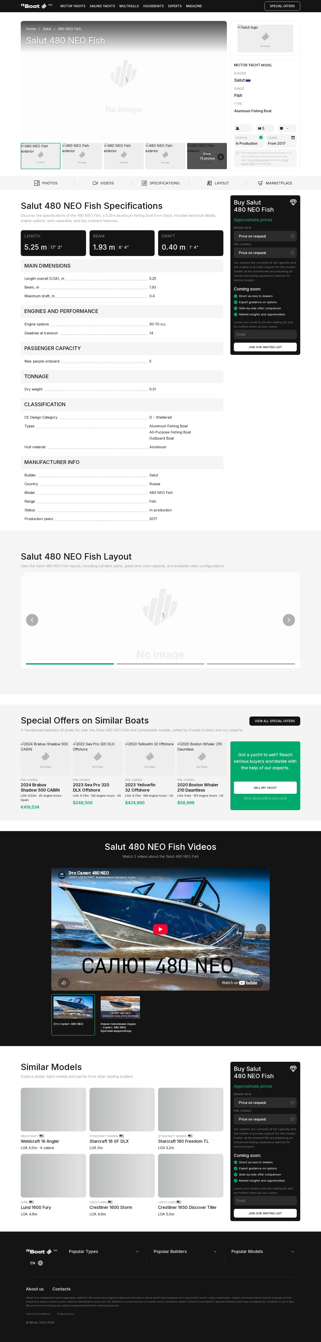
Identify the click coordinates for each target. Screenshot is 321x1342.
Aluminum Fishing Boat (252, 111)
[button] (124, 80)
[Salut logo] (265, 38)
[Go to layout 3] (251, 664)
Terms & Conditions (38, 1313)
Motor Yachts (72, 6)
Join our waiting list (265, 347)
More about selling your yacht (265, 798)
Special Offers (282, 6)
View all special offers (275, 721)
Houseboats (153, 6)
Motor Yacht (247, 65)
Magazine (194, 6)
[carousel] (124, 93)
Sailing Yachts (102, 6)
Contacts (61, 1289)
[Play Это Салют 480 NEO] (73, 1007)
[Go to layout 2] (161, 664)
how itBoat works (258, 160)
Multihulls (129, 6)
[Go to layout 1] (70, 664)
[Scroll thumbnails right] (220, 156)
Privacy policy (65, 1313)
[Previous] (28, 80)
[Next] (219, 80)
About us (35, 1289)
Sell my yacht (265, 787)
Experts (175, 6)
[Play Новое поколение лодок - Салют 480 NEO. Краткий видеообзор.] (120, 1007)
